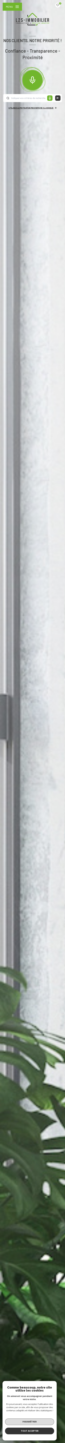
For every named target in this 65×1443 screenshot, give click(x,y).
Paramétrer (29, 1421)
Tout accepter (29, 1430)
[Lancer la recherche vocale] (32, 79)
